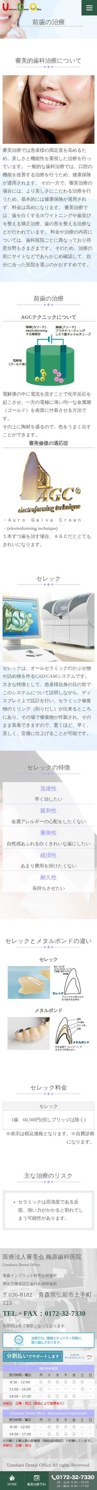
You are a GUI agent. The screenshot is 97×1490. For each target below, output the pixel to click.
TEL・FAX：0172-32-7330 (44, 1313)
